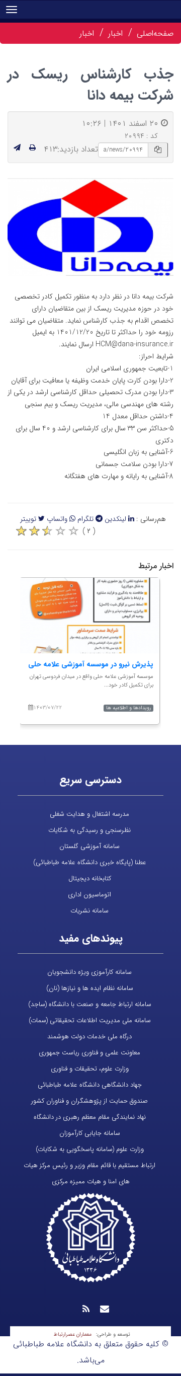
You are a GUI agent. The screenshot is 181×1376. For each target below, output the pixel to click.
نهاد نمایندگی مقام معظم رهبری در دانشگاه (90, 1117)
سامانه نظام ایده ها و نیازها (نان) (89, 988)
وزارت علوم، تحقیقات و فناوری (90, 1068)
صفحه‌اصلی (155, 33)
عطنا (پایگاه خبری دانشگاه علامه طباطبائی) (89, 862)
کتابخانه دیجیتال (89, 878)
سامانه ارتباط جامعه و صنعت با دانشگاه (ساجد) (89, 1004)
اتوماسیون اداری (89, 894)
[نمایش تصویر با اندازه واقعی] (90, 227)
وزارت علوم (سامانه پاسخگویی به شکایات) (90, 1149)
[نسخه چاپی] (32, 148)
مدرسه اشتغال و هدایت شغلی (89, 814)
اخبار (115, 33)
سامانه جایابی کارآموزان (89, 1133)
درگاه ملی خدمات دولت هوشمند (89, 1036)
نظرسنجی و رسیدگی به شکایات (89, 830)
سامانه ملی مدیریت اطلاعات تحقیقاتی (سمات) (90, 1020)
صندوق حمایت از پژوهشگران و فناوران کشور (89, 1101)
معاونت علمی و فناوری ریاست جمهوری (89, 1052)
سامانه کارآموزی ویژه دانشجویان (89, 972)
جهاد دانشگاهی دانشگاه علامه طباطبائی (90, 1085)
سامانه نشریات (89, 910)
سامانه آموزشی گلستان (89, 846)
